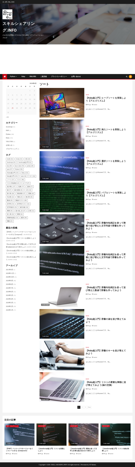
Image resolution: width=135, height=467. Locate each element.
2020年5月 (9, 295)
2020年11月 (10, 273)
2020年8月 (9, 284)
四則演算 (21, 193)
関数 (10, 221)
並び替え (11, 186)
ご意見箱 (43, 76)
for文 (10, 159)
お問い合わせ (76, 76)
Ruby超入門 (12, 176)
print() (30, 166)
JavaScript (9, 127)
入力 (28, 190)
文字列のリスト (23, 204)
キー (32, 176)
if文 (27, 159)
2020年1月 (9, 310)
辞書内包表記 (12, 217)
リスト (20, 179)
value (23, 176)
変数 (31, 193)
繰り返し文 (20, 211)
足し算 (10, 214)
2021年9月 (9, 269)
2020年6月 (9, 291)
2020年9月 (9, 280)
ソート (10, 179)
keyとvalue (19, 166)
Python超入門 (13, 173)
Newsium (84, 465)
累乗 (10, 211)
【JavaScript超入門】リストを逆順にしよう (21, 238)
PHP (7, 130)
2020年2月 (9, 306)
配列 (24, 217)
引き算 (10, 197)
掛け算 (29, 197)
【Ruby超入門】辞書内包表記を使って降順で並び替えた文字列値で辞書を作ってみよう (106, 226)
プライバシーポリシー (59, 76)
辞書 (20, 214)
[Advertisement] (67, 59)
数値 (10, 200)
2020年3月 (9, 302)
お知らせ (9, 145)
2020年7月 (9, 288)
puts (9, 169)
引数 (20, 197)
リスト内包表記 (13, 183)
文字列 (10, 204)
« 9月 (7, 117)
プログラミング (11, 149)
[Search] (126, 76)
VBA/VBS (32, 76)
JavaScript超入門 (25, 162)
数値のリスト (21, 200)
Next (89, 407)
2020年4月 (9, 299)
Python (12, 76)
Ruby (23, 76)
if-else (19, 159)
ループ (26, 183)
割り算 (10, 193)
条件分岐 (24, 207)
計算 (31, 211)
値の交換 (18, 190)
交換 (30, 186)
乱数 (21, 186)
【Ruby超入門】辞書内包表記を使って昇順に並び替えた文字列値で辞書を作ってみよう (106, 257)
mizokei (95, 104)
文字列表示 (12, 207)
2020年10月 (10, 277)
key (9, 166)
